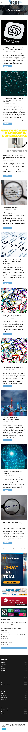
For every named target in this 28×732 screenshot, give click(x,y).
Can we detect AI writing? (10, 207)
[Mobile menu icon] (26, 2)
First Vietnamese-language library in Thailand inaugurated (11, 629)
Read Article (6, 66)
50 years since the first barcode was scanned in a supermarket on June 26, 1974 (14, 157)
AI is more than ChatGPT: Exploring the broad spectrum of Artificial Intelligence (13, 100)
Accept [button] (4, 729)
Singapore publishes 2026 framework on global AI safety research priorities (12, 641)
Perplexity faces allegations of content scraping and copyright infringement (12, 261)
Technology (6, 51)
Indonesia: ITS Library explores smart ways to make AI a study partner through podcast (13, 623)
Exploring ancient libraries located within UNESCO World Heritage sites (13, 635)
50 (21, 548)
